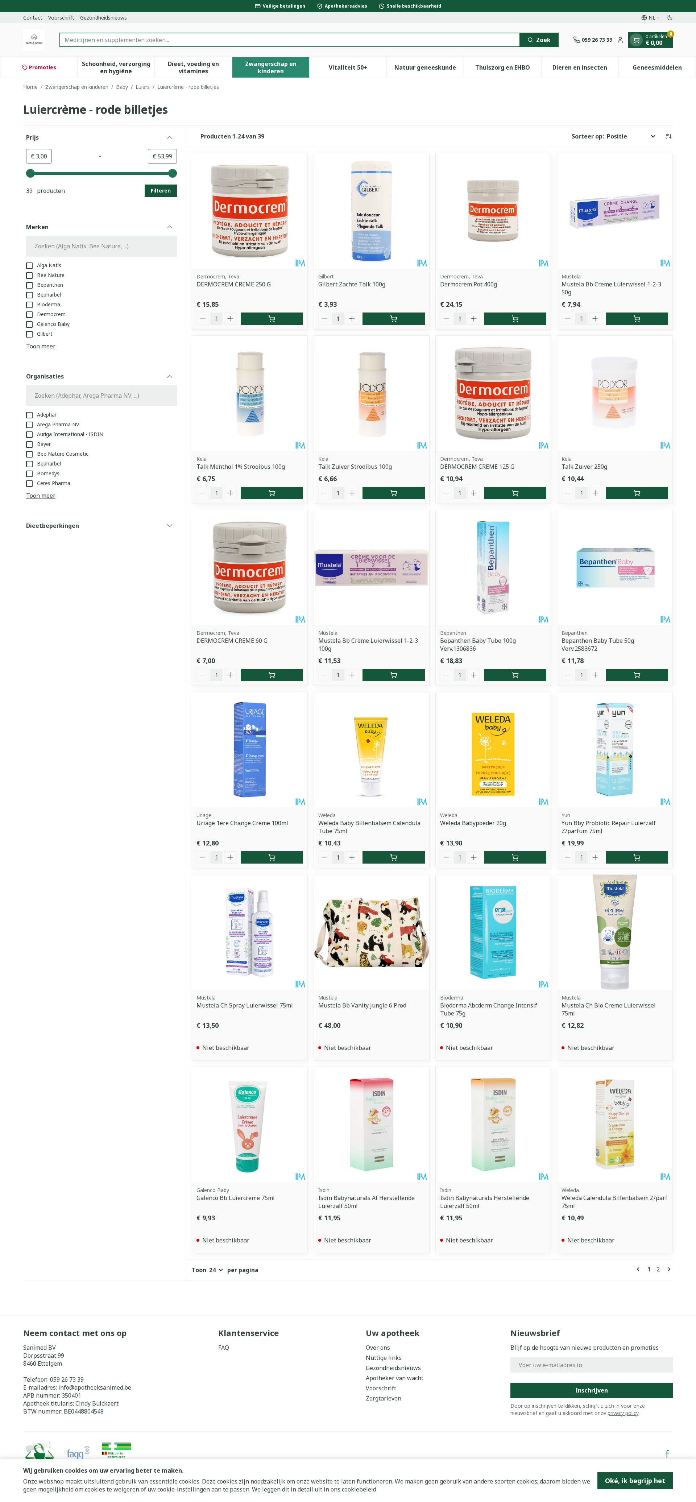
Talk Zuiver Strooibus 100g (355, 467)
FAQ (223, 1348)
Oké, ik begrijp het (635, 1480)
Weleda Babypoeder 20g (473, 823)
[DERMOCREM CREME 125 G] (493, 393)
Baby (122, 86)
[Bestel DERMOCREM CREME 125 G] (515, 493)
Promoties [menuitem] (42, 67)
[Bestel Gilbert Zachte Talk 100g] (393, 319)
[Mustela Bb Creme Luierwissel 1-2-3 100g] (371, 567)
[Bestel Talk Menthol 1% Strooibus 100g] (272, 493)
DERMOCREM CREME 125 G (477, 467)
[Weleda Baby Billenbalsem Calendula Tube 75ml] (371, 749)
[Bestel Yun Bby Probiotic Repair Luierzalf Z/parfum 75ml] (637, 857)
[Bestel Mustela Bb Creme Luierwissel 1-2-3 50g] (637, 319)
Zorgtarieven (383, 1398)
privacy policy (623, 1413)
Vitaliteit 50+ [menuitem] (357, 69)
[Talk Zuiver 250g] (614, 393)
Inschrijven (591, 1390)
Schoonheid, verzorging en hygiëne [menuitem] (118, 67)
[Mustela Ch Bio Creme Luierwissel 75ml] (614, 932)
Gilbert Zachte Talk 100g (351, 284)
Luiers (143, 86)
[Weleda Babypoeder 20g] (493, 749)
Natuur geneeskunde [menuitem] (429, 69)
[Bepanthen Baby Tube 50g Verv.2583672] (614, 567)
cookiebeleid (359, 1489)
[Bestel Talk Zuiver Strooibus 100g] (393, 493)
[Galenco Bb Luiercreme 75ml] (249, 1124)
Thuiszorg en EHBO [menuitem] (508, 69)
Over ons (378, 1348)
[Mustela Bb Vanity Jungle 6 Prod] (371, 932)
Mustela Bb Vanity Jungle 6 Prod (362, 1005)
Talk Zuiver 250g (584, 467)
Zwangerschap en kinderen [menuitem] (277, 67)
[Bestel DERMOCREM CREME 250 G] (272, 319)
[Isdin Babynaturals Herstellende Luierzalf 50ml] (493, 1124)
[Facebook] (667, 1454)
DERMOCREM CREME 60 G (232, 641)
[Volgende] (668, 1269)
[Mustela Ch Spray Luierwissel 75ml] (249, 932)
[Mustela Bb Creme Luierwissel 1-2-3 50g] (614, 211)
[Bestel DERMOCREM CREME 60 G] (272, 675)
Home (30, 86)
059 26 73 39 (67, 1379)
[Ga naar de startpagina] (34, 40)
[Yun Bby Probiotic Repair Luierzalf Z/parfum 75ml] (614, 749)
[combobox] (289, 40)
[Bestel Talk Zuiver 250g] (637, 493)
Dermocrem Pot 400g (468, 284)
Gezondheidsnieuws (103, 17)
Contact (32, 17)
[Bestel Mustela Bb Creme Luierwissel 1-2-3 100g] (393, 675)
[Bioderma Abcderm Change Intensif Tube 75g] (493, 932)
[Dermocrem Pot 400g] (493, 211)
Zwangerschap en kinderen (76, 86)
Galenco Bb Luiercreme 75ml (235, 1198)
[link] (639, 1269)
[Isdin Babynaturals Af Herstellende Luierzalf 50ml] (371, 1124)
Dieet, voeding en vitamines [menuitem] (200, 67)
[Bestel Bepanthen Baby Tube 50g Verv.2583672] (637, 675)
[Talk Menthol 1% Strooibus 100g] (249, 393)
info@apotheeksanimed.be (94, 1387)
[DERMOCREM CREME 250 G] (249, 211)
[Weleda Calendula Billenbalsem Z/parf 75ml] (614, 1124)
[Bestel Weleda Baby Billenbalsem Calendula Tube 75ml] (393, 857)
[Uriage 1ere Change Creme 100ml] (249, 749)
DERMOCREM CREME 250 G (233, 284)
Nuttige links (384, 1358)
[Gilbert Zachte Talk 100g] (371, 211)
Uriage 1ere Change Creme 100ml (242, 823)
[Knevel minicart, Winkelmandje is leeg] (636, 39)
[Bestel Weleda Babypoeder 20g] (515, 857)
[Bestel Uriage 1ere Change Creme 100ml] (272, 857)
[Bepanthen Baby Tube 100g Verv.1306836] (493, 567)
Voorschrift (61, 17)
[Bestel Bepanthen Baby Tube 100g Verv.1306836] (515, 675)
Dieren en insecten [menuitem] (585, 69)
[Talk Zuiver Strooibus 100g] (371, 393)
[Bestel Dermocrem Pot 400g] (515, 319)
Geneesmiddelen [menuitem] (664, 69)
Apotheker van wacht (394, 1378)
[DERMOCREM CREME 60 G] (249, 567)
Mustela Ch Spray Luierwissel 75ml (244, 1005)
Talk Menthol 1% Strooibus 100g (240, 467)
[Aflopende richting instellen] (668, 136)
